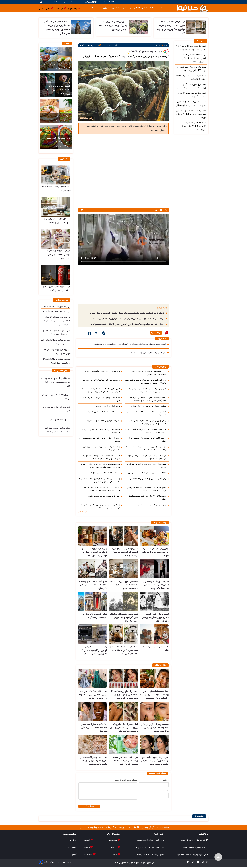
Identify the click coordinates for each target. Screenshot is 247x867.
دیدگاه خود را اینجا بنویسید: (126, 780)
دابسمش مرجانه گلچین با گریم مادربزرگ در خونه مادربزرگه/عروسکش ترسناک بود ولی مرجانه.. (148, 399)
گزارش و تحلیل (148, 8)
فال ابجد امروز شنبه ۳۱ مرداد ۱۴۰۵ (57, 306)
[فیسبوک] (89, 334)
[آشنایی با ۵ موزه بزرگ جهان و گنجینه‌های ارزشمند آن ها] (92, 601)
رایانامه (166, 791)
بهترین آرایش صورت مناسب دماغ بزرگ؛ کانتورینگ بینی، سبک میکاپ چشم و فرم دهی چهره (155, 761)
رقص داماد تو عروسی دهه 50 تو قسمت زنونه (103, 420)
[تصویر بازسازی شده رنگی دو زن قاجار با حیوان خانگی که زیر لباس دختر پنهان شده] (154, 601)
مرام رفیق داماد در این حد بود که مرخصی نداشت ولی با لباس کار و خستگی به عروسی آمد (145, 382)
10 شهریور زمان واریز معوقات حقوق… (194, 840)
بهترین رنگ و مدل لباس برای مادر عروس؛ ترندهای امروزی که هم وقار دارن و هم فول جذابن (93, 695)
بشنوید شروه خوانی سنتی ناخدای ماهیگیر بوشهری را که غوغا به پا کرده (100, 448)
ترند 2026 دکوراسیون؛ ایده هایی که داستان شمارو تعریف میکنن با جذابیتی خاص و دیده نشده (171, 27)
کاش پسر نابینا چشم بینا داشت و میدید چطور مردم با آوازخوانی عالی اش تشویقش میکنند (146, 390)
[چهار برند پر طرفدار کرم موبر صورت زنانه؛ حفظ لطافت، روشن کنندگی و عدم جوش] (92, 711)
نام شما (166, 780)
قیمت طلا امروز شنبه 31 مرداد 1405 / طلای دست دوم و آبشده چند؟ (191, 48)
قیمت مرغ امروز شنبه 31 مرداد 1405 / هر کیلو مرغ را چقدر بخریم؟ (191, 86)
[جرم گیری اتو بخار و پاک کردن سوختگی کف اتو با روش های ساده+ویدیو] (55, 239)
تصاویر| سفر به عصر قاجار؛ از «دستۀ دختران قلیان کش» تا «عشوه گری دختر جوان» (93, 585)
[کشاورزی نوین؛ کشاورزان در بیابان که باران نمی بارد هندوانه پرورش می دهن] (138, 27)
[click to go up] (218, 857)
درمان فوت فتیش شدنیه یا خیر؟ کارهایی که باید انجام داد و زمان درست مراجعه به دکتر (125, 552)
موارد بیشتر (82, 511)
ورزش (126, 8)
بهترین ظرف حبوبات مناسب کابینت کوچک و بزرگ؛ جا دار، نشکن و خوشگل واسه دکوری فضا (93, 552)
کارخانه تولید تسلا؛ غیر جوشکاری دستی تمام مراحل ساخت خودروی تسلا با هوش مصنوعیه (128, 319)
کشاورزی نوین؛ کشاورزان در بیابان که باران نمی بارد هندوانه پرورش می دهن (113, 26)
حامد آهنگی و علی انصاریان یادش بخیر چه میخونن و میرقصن (100, 414)
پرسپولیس (86, 847)
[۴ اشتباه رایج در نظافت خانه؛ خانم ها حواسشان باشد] (55, 174)
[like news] (82, 210)
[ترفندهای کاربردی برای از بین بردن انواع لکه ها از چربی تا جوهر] (55, 207)
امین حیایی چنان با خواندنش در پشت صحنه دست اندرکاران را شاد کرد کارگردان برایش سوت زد (100, 390)
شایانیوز (124, 862)
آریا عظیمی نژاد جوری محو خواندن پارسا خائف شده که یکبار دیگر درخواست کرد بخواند (145, 448)
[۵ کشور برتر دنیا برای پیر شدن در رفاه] (154, 634)
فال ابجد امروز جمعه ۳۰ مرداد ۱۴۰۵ (56, 311)
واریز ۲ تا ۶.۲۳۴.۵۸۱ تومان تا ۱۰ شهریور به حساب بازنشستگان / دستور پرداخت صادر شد (193, 58)
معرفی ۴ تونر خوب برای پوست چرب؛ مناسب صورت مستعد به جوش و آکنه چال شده (125, 761)
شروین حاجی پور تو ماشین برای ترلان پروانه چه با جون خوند (101, 431)
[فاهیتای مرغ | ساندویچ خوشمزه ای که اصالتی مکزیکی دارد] (56, 59)
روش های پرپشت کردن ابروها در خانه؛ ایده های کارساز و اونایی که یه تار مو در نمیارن (155, 728)
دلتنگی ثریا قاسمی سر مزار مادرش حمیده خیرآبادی (147, 473)
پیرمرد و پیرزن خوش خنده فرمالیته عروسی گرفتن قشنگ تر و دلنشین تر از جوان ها (147, 422)
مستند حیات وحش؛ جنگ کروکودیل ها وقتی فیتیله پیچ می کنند (101, 399)
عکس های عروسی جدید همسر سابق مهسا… (191, 854)
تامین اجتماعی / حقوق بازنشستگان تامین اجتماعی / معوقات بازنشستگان (191, 103)
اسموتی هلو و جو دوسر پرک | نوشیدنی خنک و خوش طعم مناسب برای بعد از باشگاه (57, 90)
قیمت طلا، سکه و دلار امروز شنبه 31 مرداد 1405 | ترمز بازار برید (191, 68)
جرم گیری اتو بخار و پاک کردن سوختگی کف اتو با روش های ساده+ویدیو (58, 254)
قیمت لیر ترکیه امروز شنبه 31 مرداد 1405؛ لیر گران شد (192, 95)
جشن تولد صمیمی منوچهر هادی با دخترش (104, 496)
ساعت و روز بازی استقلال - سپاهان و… (149, 847)
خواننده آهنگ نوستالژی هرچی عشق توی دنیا (103, 473)
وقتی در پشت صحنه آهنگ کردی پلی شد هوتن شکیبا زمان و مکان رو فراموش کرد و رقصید (100, 457)
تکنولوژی (106, 8)
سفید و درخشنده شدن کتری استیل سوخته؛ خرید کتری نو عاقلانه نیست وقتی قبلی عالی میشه (123, 650)
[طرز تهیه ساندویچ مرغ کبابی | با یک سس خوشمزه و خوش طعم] (56, 111)
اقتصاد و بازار (135, 8)
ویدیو (99, 8)
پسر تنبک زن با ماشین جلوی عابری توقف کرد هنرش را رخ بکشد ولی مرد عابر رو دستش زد (99, 480)
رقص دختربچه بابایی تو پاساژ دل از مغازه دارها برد (147, 478)
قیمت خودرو (113, 840)
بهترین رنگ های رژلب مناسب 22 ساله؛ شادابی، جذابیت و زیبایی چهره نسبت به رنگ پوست (124, 695)
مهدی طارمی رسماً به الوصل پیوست (150, 840)
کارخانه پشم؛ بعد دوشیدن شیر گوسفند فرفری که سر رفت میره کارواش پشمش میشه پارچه (127, 324)
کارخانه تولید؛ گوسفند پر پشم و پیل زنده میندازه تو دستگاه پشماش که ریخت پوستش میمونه (127, 313)
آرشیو (74, 854)
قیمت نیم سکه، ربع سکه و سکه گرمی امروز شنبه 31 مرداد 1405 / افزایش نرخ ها (191, 114)
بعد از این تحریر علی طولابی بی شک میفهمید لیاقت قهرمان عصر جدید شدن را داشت (100, 506)
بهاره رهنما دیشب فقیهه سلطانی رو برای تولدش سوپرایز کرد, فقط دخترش (148, 373)
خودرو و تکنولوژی (96, 827)
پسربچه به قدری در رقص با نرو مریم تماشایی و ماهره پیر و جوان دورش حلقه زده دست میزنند (100, 466)
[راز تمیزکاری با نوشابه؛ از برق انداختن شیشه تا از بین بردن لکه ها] (55, 275)
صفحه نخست (161, 8)
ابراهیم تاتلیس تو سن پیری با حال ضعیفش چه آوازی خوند (146, 440)
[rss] (206, 863)
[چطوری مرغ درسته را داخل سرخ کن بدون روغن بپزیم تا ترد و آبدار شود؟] (154, 536)
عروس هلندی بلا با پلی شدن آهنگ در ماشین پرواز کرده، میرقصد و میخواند (147, 457)
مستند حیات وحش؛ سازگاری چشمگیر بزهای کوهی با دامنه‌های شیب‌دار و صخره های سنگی (56, 27)
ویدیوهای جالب (160, 366)
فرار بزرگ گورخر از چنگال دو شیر (108, 406)
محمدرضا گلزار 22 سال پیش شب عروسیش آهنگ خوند (147, 498)
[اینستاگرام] (202, 863)
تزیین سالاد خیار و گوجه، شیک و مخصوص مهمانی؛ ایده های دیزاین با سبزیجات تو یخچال (56, 142)
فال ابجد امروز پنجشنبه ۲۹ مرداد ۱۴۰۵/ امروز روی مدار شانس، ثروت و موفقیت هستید (56, 321)
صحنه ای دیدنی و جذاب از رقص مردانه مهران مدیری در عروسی (99, 440)
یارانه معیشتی (88, 854)
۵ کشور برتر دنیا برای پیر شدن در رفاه (155, 648)
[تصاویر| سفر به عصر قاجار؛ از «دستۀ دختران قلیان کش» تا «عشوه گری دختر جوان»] (92, 568)
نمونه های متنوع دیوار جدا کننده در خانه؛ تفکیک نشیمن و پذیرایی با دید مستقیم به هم (124, 585)
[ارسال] (160, 210)
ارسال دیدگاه (89, 806)
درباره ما (64, 2)
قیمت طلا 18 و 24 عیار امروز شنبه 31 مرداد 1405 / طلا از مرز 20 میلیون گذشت (192, 126)
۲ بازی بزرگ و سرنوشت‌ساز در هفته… (150, 854)
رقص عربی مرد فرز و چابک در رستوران (152, 504)
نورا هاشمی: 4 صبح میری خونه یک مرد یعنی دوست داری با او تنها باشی (55, 382)
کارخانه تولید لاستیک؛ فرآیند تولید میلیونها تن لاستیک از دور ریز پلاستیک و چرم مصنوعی (130, 344)
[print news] (156, 210)
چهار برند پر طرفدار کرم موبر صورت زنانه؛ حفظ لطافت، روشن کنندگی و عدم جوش (93, 728)
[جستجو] (41, 2)
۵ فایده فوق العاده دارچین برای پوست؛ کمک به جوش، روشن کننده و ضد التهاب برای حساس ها (154, 695)
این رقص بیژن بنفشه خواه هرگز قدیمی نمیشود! (102, 371)
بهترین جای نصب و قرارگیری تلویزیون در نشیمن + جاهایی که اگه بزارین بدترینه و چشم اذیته (94, 650)
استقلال (115, 854)
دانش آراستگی (112, 847)
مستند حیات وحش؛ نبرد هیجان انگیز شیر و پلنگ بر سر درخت (146, 466)
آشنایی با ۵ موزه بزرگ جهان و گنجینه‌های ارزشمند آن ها (95, 616)
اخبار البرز (91, 8)
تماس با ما (73, 2)
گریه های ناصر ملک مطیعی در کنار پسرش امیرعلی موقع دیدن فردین (145, 414)
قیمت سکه (86, 840)
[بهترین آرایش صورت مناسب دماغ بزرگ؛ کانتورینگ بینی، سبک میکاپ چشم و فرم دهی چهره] (154, 744)
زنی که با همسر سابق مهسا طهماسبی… (193, 847)
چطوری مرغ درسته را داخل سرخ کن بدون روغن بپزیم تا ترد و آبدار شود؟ (155, 552)
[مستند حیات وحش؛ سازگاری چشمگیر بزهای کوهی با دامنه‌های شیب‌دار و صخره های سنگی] (81, 27)
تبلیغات (57, 2)
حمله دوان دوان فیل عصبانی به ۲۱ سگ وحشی (148, 406)
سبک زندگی (117, 8)
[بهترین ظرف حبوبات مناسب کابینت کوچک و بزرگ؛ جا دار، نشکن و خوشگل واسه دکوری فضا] (92, 536)
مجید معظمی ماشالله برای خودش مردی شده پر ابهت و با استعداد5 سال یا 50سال (145, 431)
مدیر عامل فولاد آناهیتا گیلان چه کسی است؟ (148, 353)
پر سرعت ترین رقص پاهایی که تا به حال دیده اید (101, 380)
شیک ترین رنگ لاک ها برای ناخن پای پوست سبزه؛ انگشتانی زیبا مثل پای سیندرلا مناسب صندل (124, 728)
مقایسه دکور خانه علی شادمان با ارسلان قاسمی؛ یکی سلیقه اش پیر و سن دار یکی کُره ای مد (154, 585)
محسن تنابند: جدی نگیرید (59, 419)
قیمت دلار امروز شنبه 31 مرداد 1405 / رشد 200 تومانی (191, 77)
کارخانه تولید (156, 333)
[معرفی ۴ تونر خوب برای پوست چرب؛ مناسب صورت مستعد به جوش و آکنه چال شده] (123, 744)
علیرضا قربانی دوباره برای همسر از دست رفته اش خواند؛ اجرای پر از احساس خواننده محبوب (102, 489)
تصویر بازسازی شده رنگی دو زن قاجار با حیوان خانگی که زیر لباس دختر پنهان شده (155, 618)
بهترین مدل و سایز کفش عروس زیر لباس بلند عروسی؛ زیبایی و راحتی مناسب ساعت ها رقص (93, 761)
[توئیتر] (96, 334)
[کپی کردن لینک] (165, 210)
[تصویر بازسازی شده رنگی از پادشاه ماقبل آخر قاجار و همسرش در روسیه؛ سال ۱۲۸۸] (123, 601)
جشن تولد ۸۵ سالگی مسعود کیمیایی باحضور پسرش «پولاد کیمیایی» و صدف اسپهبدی (146, 489)
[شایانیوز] (192, 8)
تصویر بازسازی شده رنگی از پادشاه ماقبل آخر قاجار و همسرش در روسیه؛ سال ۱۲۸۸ (124, 618)
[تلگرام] (103, 334)
